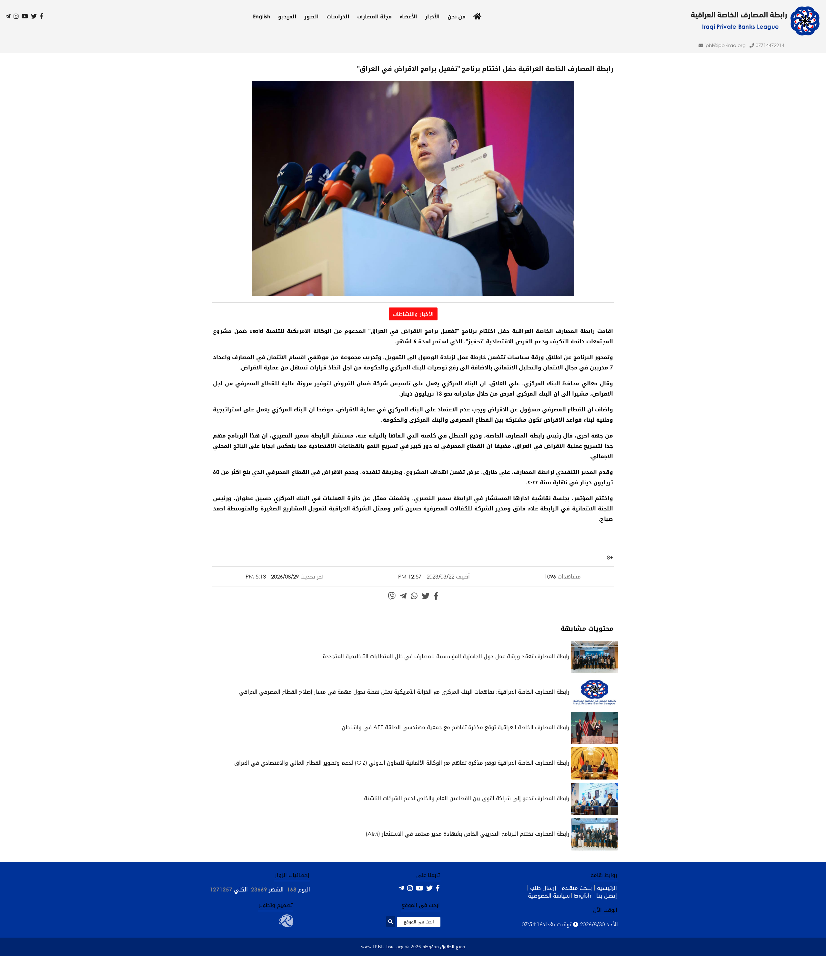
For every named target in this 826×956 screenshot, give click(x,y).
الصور (311, 16)
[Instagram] (16, 16)
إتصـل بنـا (606, 895)
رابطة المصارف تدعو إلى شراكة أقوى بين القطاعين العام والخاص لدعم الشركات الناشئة (467, 798)
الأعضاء (408, 16)
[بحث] (390, 921)
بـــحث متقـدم (576, 888)
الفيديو (287, 16)
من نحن (457, 16)
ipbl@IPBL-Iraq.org (725, 45)
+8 (610, 557)
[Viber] (392, 596)
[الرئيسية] (477, 16)
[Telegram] (8, 16)
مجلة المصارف (374, 16)
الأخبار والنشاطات (413, 314)
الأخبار (432, 16)
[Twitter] (34, 16)
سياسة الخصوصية (549, 895)
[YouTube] (25, 16)
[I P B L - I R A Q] (805, 33)
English (261, 16)
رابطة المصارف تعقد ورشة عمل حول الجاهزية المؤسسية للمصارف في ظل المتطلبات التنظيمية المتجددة (447, 656)
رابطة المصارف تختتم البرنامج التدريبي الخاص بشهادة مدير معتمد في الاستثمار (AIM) (468, 833)
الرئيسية (607, 888)
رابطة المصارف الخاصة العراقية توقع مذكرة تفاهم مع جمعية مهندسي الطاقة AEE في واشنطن (456, 727)
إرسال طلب (543, 888)
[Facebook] (41, 16)
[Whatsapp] (414, 596)
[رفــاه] (286, 924)
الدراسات (338, 16)
